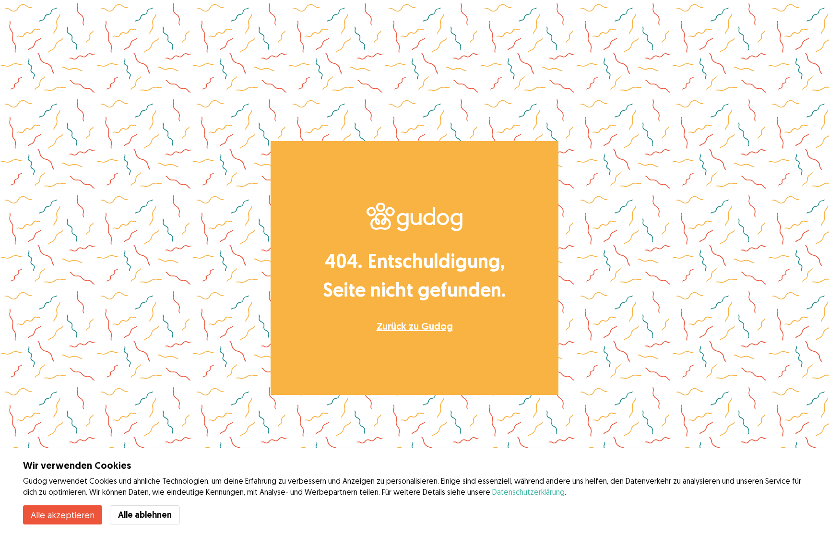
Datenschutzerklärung (528, 492)
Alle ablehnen (145, 514)
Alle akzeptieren (63, 515)
